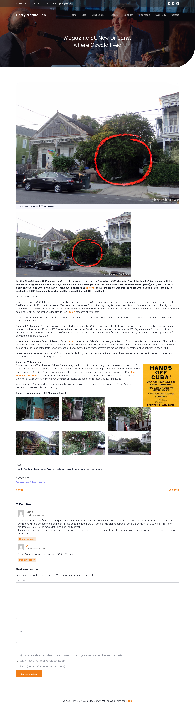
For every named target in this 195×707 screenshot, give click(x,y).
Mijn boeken (98, 15)
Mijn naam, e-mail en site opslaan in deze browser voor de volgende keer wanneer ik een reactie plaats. (71, 655)
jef (27, 545)
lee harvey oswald (64, 469)
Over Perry (160, 15)
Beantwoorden (27, 539)
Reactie (20, 580)
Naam (20, 619)
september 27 (50, 206)
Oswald (41, 482)
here (70, 341)
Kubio (129, 701)
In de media (144, 15)
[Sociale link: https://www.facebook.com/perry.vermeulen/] (168, 3)
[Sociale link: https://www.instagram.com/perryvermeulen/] (172, 3)
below (72, 312)
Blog (84, 15)
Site (18, 643)
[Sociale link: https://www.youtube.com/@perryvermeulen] (177, 3)
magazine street (82, 469)
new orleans (96, 469)
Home (73, 15)
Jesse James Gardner (44, 469)
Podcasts (114, 15)
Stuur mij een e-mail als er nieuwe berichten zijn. (43, 666)
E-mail (20, 631)
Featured (20, 482)
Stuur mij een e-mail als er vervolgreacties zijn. (42, 660)
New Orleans (31, 482)
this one (90, 287)
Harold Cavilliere (24, 469)
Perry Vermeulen (30, 206)
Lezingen (128, 15)
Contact (175, 15)
